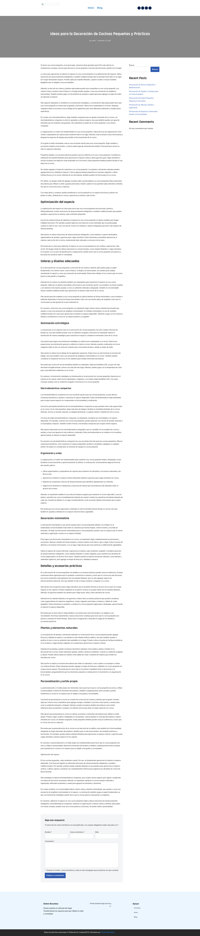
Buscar (131, 65)
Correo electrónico (77, 832)
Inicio (91, 8)
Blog (99, 8)
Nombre (48, 832)
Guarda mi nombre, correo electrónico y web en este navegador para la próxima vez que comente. (83, 870)
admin (94, 40)
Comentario (49, 841)
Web (97, 832)
